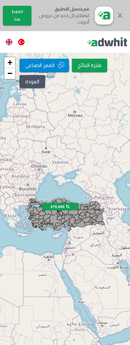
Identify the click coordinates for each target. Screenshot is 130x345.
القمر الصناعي (40, 65)
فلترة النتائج (89, 65)
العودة (32, 81)
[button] (9, 62)
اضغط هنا (17, 15)
